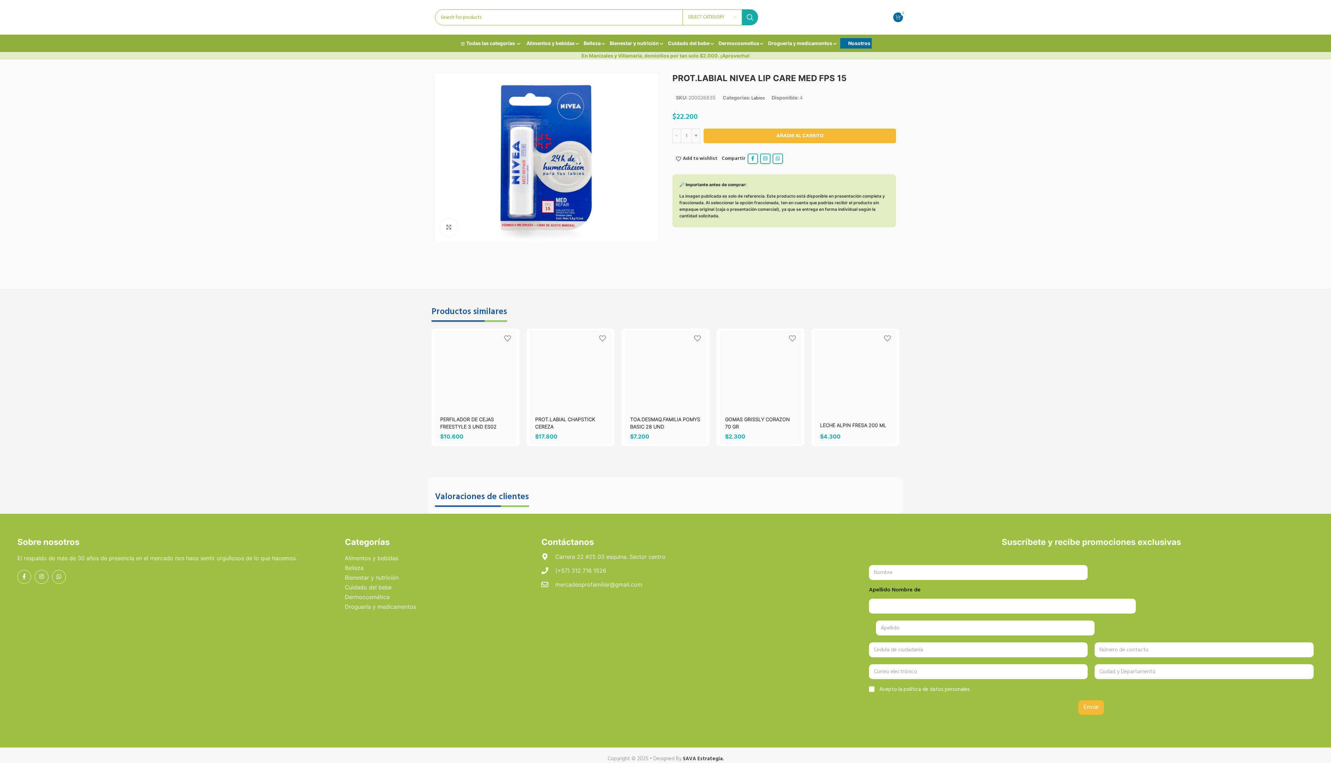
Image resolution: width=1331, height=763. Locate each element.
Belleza (592, 43)
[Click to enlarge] (449, 227)
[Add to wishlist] (507, 338)
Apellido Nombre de (895, 590)
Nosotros (859, 43)
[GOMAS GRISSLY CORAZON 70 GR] (760, 370)
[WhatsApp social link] (778, 159)
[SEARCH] (750, 17)
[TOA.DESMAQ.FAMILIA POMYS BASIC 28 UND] (665, 370)
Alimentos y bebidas (551, 43)
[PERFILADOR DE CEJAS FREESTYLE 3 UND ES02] (475, 360)
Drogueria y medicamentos (800, 43)
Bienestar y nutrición (634, 43)
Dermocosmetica (739, 43)
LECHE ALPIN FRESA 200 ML (853, 425)
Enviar (1091, 707)
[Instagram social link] (765, 159)
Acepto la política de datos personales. (925, 689)
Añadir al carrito (800, 135)
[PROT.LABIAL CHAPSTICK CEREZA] (570, 370)
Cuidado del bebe (689, 43)
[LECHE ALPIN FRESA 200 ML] (855, 370)
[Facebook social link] (753, 159)
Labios (758, 98)
